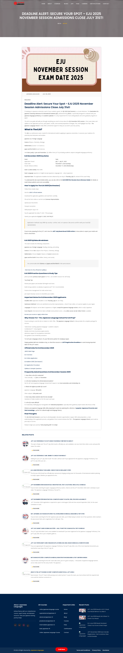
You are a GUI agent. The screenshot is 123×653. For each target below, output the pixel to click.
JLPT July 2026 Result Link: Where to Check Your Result (48, 455)
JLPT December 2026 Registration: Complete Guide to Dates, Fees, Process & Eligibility (58, 499)
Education (28, 100)
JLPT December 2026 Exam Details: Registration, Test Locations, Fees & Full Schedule (58, 485)
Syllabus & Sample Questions (33, 368)
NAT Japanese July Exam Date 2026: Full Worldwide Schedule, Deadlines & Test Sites (58, 514)
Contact (106, 4)
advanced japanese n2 (46, 617)
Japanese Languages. (37, 650)
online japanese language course (49, 609)
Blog (59, 23)
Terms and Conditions (83, 650)
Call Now (61, 649)
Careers (84, 4)
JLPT (72, 4)
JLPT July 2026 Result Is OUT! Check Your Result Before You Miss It (52, 441)
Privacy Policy (96, 650)
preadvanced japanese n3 (47, 621)
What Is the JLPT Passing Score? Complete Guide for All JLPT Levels (52, 572)
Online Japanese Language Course (49, 632)
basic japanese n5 (44, 628)
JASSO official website (35, 192)
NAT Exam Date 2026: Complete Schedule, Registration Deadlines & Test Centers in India (59, 557)
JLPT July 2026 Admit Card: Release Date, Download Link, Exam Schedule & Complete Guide (60, 543)
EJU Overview (28, 355)
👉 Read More (35, 450)
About (50, 4)
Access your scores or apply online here (36, 314)
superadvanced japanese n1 (47, 613)
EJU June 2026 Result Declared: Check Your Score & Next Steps (51, 470)
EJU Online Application (31, 358)
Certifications (95, 4)
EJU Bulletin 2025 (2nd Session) (33, 361)
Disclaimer (106, 650)
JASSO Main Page (30, 351)
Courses (57, 4)
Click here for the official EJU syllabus (36, 270)
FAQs (77, 4)
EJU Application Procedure (32, 365)
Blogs (66, 4)
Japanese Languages (32, 94)
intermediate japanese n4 (47, 625)
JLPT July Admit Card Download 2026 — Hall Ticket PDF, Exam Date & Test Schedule (58, 528)
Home (43, 4)
